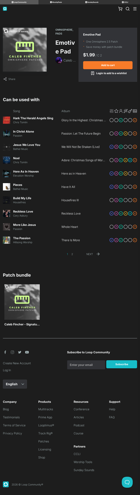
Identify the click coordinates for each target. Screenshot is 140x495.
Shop (41, 457)
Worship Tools (83, 462)
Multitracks (45, 409)
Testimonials (11, 417)
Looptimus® (46, 425)
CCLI (77, 454)
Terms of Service (14, 425)
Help (112, 409)
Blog (6, 409)
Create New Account (17, 363)
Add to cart (108, 65)
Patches (43, 441)
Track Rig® (45, 433)
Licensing (44, 449)
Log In (7, 370)
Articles (79, 417)
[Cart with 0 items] (120, 9)
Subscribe (121, 364)
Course (78, 433)
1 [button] (67, 254)
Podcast (79, 425)
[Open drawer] (135, 9)
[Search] (127, 9)
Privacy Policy (12, 433)
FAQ (112, 417)
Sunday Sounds (84, 470)
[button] (123, 111)
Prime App (45, 417)
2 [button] (72, 254)
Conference (81, 409)
